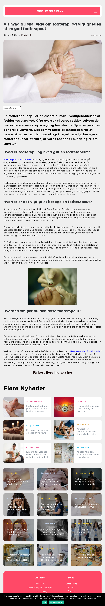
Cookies (71, 591)
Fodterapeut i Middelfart (17, 159)
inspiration (96, 35)
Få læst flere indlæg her (52, 372)
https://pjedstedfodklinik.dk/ (85, 351)
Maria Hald (26, 35)
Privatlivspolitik (56, 602)
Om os (71, 587)
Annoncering (71, 584)
